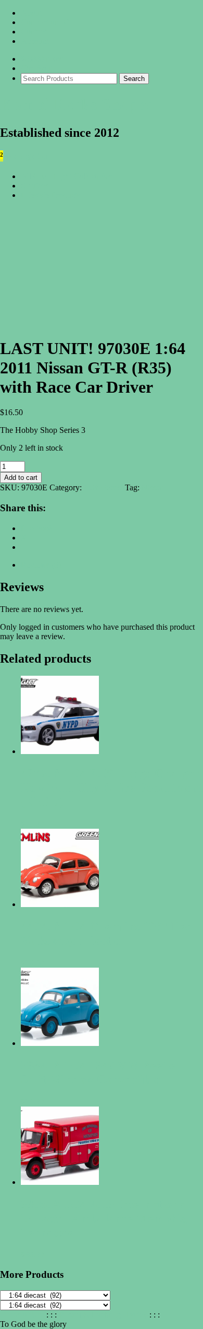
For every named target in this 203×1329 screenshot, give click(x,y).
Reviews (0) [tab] (41, 564)
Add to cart (20, 477)
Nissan (153, 487)
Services (34, 185)
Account (35, 41)
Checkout (37, 68)
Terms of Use (22, 1314)
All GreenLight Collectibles (66, 176)
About (31, 12)
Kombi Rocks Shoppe (77, 104)
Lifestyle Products (50, 195)
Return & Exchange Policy (103, 1314)
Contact (33, 31)
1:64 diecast (103, 487)
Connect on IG (45, 22)
